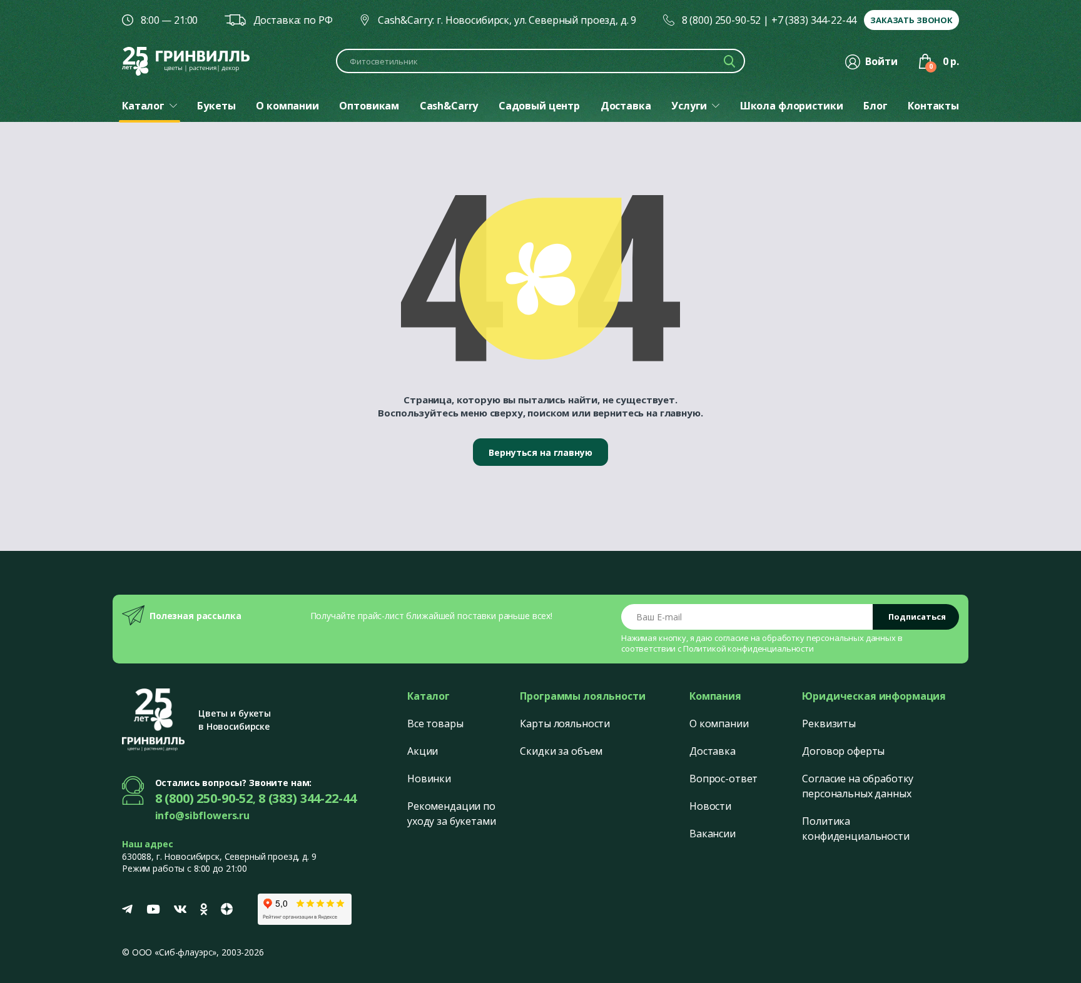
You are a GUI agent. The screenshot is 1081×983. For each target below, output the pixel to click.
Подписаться (917, 616)
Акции (422, 751)
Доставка (712, 751)
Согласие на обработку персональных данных (857, 786)
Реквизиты (829, 723)
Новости (710, 806)
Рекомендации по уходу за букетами (451, 813)
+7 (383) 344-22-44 (813, 20)
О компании (719, 723)
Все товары (435, 723)
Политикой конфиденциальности (748, 648)
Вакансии (712, 833)
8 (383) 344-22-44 (307, 798)
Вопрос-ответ (723, 778)
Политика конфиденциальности (855, 828)
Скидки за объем (561, 751)
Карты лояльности (565, 723)
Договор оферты (843, 751)
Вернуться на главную (540, 452)
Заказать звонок (911, 20)
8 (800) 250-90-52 (721, 20)
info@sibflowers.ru (202, 815)
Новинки (429, 778)
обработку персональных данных (829, 637)
